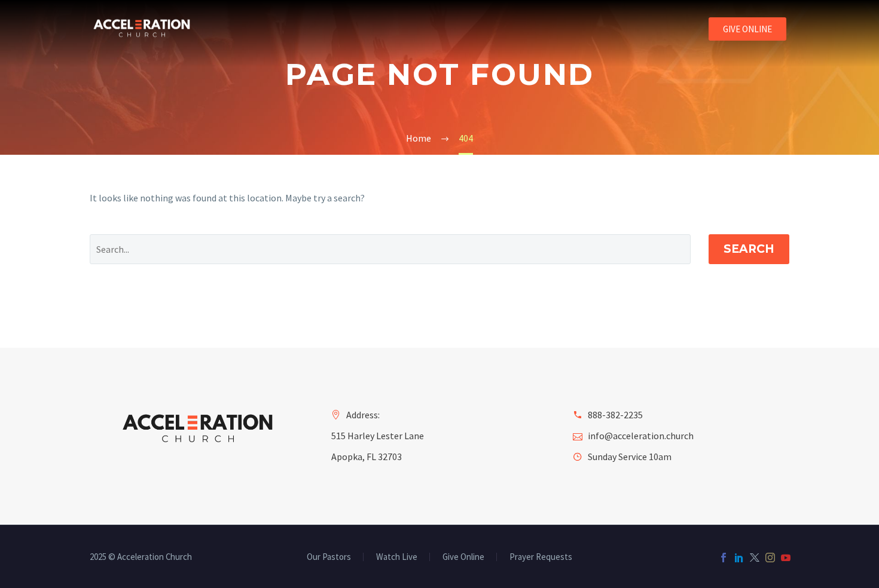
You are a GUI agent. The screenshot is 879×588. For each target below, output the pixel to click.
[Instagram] (770, 557)
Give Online (463, 557)
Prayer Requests (540, 557)
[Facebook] (723, 557)
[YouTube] (786, 557)
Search (749, 249)
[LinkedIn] (739, 557)
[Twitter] (754, 557)
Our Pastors (329, 557)
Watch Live (396, 557)
